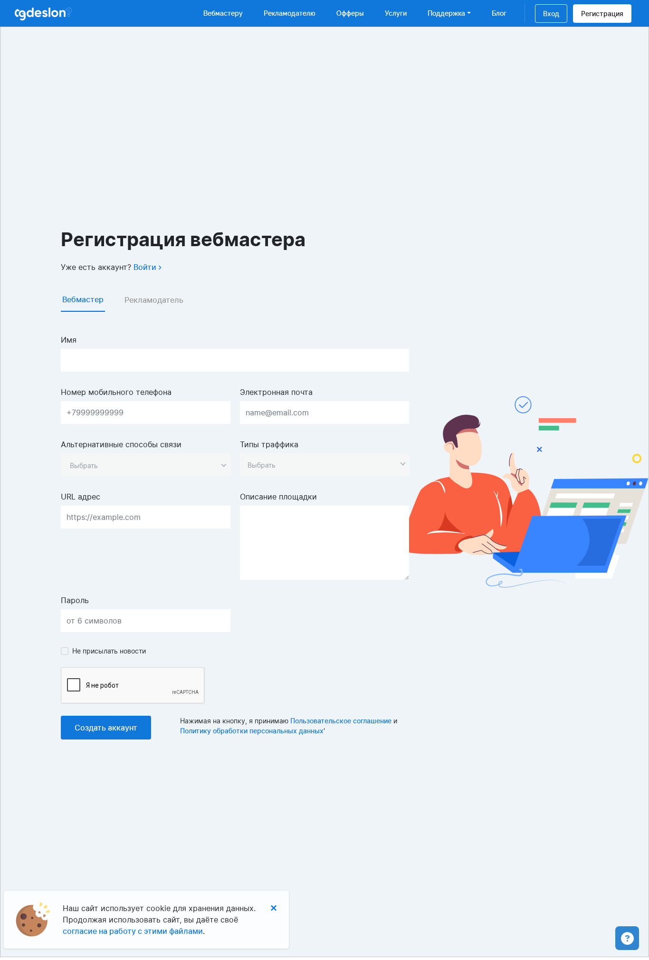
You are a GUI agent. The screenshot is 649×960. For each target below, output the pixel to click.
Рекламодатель (153, 300)
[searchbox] (320, 465)
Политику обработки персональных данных (252, 731)
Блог (499, 13)
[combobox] (145, 464)
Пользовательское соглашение (340, 721)
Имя (68, 340)
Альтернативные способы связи (121, 444)
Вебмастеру (223, 13)
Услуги (396, 13)
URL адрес (80, 496)
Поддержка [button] (446, 13)
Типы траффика (269, 444)
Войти (146, 267)
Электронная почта (276, 392)
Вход (551, 14)
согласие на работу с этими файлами (133, 931)
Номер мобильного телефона (116, 392)
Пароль (75, 600)
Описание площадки (278, 496)
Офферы (350, 13)
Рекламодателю (289, 13)
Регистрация (602, 14)
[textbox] (84, 465)
